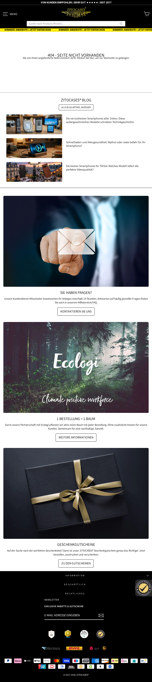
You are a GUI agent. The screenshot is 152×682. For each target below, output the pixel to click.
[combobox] (76, 23)
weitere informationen (76, 437)
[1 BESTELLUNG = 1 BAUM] (76, 367)
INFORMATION (75, 575)
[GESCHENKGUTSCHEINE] (76, 493)
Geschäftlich (75, 584)
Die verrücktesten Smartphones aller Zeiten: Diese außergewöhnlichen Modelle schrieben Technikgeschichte (100, 120)
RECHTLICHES (75, 593)
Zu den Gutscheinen (76, 563)
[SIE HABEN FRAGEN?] (76, 241)
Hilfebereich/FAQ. (87, 302)
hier (92, 58)
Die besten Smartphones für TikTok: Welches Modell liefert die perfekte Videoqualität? (102, 167)
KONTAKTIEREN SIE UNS (76, 311)
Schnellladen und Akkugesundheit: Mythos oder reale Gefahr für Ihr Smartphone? (105, 144)
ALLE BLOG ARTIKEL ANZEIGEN (76, 107)
